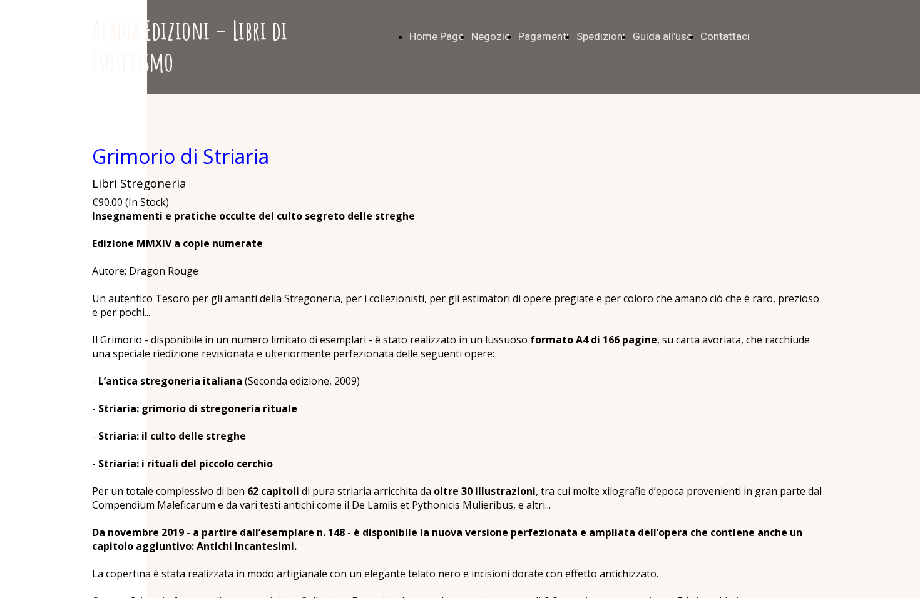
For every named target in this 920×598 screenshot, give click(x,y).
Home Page (436, 36)
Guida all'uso (663, 36)
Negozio (491, 36)
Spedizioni (600, 36)
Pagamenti (543, 36)
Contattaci (725, 36)
